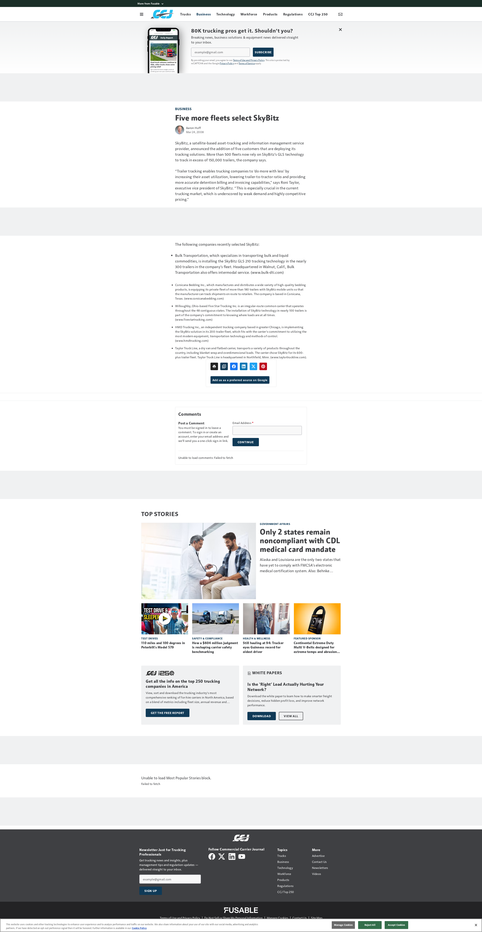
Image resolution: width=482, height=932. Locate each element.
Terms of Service (247, 63)
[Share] (234, 366)
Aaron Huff (193, 128)
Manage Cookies (277, 918)
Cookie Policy (139, 928)
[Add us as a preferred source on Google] (224, 366)
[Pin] (263, 366)
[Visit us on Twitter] (222, 856)
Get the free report (167, 713)
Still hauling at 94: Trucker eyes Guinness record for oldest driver (263, 647)
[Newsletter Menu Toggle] (340, 14)
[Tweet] (253, 366)
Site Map (316, 918)
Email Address (243, 422)
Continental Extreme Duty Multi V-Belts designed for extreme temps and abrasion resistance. (315, 647)
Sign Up (150, 891)
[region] (241, 925)
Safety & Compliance (207, 638)
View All (291, 716)
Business (183, 109)
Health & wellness (256, 638)
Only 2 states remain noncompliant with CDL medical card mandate (300, 541)
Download (261, 716)
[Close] (476, 925)
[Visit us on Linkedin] (232, 856)
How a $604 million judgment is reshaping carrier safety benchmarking (215, 647)
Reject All (370, 924)
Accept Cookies (396, 924)
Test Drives (149, 638)
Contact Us (299, 918)
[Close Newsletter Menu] (340, 29)
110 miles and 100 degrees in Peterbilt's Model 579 (163, 645)
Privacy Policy (227, 63)
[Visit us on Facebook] (211, 856)
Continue (246, 442)
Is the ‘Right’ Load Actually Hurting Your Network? (285, 687)
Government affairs (275, 523)
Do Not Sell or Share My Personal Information (233, 918)
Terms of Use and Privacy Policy (249, 60)
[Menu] (141, 14)
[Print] (214, 366)
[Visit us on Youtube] (241, 856)
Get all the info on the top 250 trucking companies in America (183, 684)
